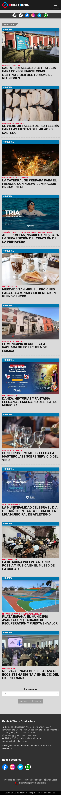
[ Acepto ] (32, 793)
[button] (14, 15)
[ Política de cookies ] (46, 793)
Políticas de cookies (13, 780)
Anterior (24, 701)
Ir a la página (30, 689)
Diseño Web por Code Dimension (32, 783)
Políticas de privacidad (34, 780)
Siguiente (36, 701)
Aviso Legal (51, 780)
